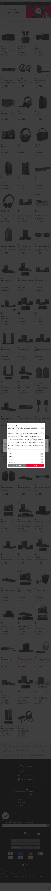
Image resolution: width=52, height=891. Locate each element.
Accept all (35, 465)
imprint (9, 448)
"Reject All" (20, 434)
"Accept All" (21, 439)
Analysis (10, 453)
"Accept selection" (11, 443)
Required (10, 451)
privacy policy (36, 447)
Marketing (11, 456)
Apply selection (17, 465)
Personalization (12, 459)
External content (12, 462)
